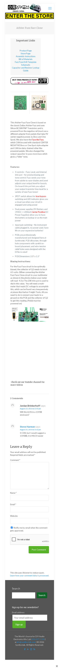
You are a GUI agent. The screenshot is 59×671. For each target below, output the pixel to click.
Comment (15, 460)
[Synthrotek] (24, 8)
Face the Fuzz (38, 139)
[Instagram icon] (31, 649)
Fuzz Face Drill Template (25, 62)
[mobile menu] (49, 8)
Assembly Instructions (25, 56)
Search (16, 588)
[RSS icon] (34, 649)
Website (14, 516)
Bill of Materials (25, 59)
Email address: (18, 612)
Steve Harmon (27, 426)
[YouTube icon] (28, 649)
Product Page (26, 50)
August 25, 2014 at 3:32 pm (30, 429)
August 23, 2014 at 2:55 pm (30, 408)
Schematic (25, 65)
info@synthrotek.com (25, 642)
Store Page (25, 53)
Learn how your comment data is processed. (29, 575)
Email (13, 504)
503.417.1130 (37, 639)
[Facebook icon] (25, 649)
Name (13, 493)
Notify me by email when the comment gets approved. (28, 529)
